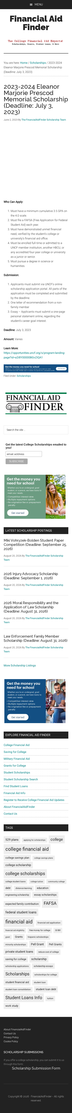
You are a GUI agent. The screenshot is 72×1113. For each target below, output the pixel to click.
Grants (19, 936)
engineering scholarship (17, 894)
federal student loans (21, 912)
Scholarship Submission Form (36, 1068)
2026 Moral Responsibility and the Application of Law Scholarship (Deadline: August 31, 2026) (31, 607)
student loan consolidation (18, 989)
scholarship (39, 959)
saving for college (15, 959)
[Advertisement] (36, 163)
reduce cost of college (48, 952)
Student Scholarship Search (21, 779)
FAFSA (50, 903)
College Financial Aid (17, 745)
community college (56, 881)
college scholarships (25, 873)
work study (11, 1005)
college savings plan (17, 857)
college (57, 839)
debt (7, 888)
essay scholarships (45, 894)
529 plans (12, 839)
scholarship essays (43, 966)
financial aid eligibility (14, 930)
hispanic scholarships (38, 937)
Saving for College (15, 752)
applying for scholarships (34, 840)
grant (7, 937)
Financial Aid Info (14, 793)
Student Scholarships (17, 772)
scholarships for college (45, 974)
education (42, 888)
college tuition (37, 881)
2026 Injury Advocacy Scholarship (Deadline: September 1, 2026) (31, 576)
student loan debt (46, 989)
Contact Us (10, 813)
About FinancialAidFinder (19, 806)
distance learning (24, 888)
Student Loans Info (23, 997)
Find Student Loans (16, 786)
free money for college (39, 930)
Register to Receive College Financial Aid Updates (34, 800)
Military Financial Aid (17, 758)
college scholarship (18, 865)
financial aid (19, 922)
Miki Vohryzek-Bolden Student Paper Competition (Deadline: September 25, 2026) (35, 544)
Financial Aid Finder (36, 23)
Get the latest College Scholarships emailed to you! (36, 446)
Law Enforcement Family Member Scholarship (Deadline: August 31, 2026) (35, 638)
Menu (39, 4)
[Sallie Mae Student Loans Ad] (36, 371)
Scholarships (24, 375)
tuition (50, 998)
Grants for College (15, 765)
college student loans (15, 881)
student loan (40, 982)
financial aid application (49, 922)
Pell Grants (55, 944)
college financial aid (27, 849)
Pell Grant (37, 944)
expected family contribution (22, 903)
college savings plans (43, 858)
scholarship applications (17, 966)
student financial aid (17, 982)
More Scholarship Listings (20, 665)
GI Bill (57, 930)
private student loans (19, 951)
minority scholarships (15, 944)
